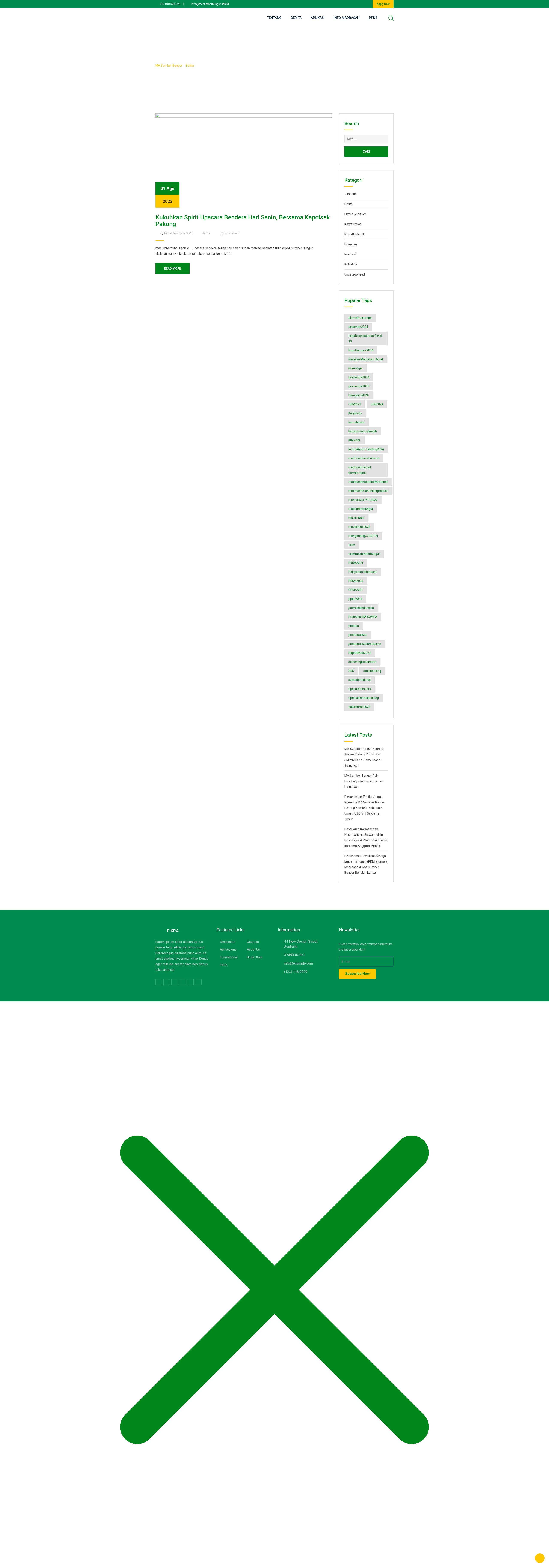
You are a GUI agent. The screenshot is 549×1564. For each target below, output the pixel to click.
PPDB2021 (355, 590)
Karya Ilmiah (353, 224)
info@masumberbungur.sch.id (210, 4)
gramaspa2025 (358, 386)
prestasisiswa (357, 635)
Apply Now (383, 4)
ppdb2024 (355, 599)
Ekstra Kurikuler (355, 214)
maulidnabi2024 (359, 527)
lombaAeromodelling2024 (366, 449)
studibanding (372, 671)
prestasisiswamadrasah (364, 644)
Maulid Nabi (356, 518)
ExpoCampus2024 (360, 350)
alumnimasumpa (360, 317)
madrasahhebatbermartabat (368, 482)
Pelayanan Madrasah (362, 572)
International (228, 957)
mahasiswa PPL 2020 (363, 500)
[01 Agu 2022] (243, 160)
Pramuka (350, 244)
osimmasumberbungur (364, 554)
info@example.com (298, 963)
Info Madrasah (347, 18)
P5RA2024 (355, 563)
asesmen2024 (358, 326)
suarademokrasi (359, 680)
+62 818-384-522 (170, 4)
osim (351, 545)
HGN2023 (354, 404)
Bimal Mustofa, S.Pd (178, 233)
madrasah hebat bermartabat (359, 470)
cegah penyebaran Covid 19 (365, 338)
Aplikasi (317, 18)
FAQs (223, 965)
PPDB (373, 18)
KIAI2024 (354, 440)
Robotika (350, 264)
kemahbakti (356, 422)
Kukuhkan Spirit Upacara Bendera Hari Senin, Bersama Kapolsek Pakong (242, 221)
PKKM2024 (355, 581)
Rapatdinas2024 (359, 653)
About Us (253, 949)
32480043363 (294, 955)
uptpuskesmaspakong (363, 698)
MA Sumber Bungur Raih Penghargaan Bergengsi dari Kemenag (364, 781)
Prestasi (350, 254)
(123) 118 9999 (295, 972)
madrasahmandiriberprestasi (368, 491)
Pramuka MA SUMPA (362, 617)
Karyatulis (355, 413)
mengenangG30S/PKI (363, 536)
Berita (296, 18)
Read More (172, 268)
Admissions (228, 949)
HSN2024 (377, 404)
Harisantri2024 (358, 395)
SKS (351, 671)
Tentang (274, 18)
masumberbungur (360, 509)
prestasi (353, 626)
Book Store (255, 957)
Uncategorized (354, 274)
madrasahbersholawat (363, 458)
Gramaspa (355, 368)
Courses (253, 942)
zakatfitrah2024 (359, 707)
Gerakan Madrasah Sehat (365, 359)
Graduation (227, 942)
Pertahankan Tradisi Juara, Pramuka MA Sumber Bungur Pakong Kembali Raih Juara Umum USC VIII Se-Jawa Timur (364, 808)
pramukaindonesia (361, 608)
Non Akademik (354, 234)
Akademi (350, 194)
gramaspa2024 (358, 377)
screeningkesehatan (362, 662)
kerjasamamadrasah (362, 431)
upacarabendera (359, 689)
